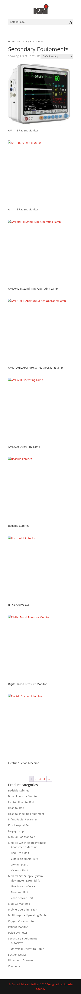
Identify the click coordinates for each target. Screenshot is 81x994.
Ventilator (14, 966)
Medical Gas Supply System (25, 876)
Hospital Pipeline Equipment (26, 814)
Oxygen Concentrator (21, 921)
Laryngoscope (16, 831)
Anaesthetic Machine (24, 847)
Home (11, 41)
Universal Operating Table (27, 949)
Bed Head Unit (20, 853)
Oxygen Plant (19, 864)
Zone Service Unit (22, 898)
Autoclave (17, 943)
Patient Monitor (18, 927)
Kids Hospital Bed (19, 825)
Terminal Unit (19, 892)
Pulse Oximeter (17, 932)
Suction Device (17, 954)
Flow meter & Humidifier (26, 880)
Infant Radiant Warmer (22, 819)
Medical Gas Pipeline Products (27, 843)
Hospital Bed (16, 808)
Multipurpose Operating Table (27, 915)
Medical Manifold (19, 903)
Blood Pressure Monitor (23, 796)
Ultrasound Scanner (20, 960)
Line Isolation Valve (23, 886)
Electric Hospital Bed (21, 802)
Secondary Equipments (22, 938)
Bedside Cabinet (18, 790)
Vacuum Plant (19, 870)
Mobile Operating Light (22, 909)
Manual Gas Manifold (21, 837)
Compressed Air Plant (24, 858)
